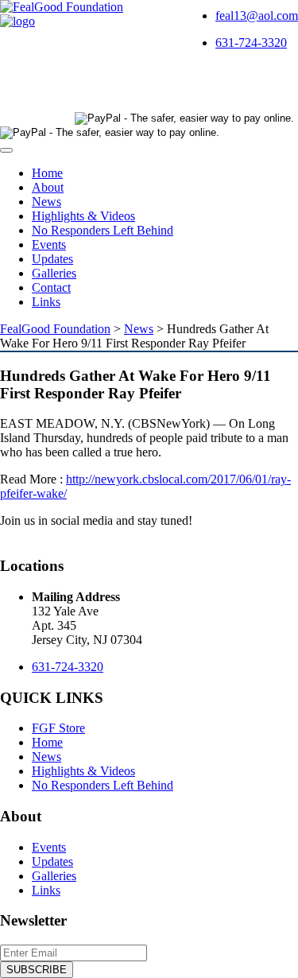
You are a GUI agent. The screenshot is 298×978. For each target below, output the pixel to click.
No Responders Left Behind (102, 230)
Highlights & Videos (83, 216)
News (46, 201)
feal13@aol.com (256, 15)
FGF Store (58, 728)
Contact (51, 287)
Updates (52, 259)
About (48, 187)
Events (49, 244)
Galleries (54, 273)
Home (47, 173)
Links (46, 302)
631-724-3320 (251, 42)
